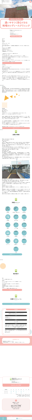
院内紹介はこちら (12, 289)
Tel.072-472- (16, 36)
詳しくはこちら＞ (7, 332)
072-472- (16, 321)
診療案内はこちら (12, 254)
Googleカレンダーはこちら (16, 303)
